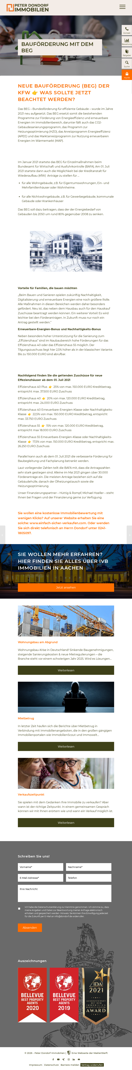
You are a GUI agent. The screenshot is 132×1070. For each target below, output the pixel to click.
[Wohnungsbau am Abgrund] (66, 621)
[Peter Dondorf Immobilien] (27, 7)
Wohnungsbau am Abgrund (38, 642)
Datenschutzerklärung (49, 907)
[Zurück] (23, 621)
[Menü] (120, 7)
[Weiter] (109, 621)
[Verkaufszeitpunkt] (66, 773)
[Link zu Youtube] (58, 1059)
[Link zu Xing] (63, 1059)
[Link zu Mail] (78, 1059)
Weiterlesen (66, 670)
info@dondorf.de (63, 916)
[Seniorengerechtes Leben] (2, 535)
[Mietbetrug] (66, 697)
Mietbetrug (26, 718)
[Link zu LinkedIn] (73, 1059)
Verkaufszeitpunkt (31, 794)
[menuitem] (120, 7)
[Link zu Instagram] (68, 1059)
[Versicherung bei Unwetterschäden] (129, 535)
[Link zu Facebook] (53, 1059)
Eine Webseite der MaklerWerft (90, 1053)
